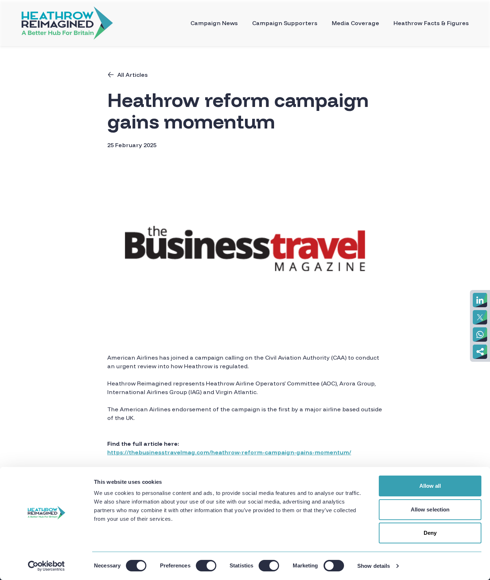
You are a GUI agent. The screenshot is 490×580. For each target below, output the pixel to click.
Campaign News (214, 23)
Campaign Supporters (284, 23)
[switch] (206, 565)
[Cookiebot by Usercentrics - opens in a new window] (46, 566)
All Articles (132, 74)
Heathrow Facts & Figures (431, 23)
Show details (373, 566)
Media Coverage (355, 23)
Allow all (430, 486)
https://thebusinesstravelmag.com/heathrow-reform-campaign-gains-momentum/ (229, 452)
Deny (430, 533)
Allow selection (430, 509)
